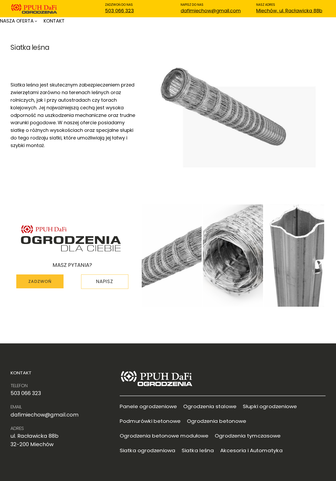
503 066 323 (119, 10)
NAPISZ (104, 281)
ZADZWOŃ (40, 281)
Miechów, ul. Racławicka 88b (289, 10)
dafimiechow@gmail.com (211, 10)
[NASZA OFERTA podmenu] (36, 21)
